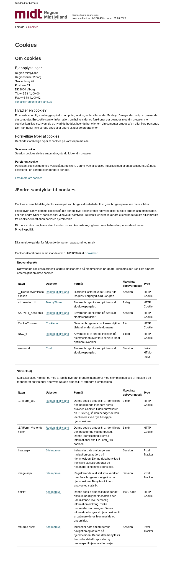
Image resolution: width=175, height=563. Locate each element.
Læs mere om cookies (28, 178)
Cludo (49, 348)
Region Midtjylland (57, 292)
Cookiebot (91, 253)
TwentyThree (54, 302)
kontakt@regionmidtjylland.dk (33, 101)
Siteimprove (53, 450)
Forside (19, 27)
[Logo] (41, 14)
